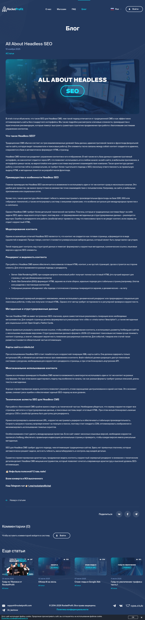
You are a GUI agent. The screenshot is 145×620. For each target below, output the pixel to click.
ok (133, 617)
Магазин (61, 9)
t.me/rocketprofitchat (39, 486)
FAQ (74, 9)
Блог (84, 9)
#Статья (5, 588)
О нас (48, 9)
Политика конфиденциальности (72, 609)
